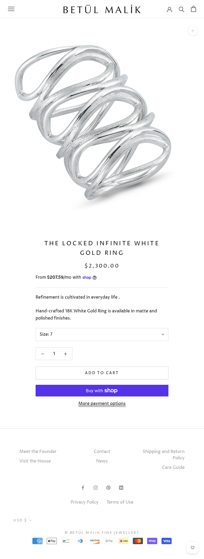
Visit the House (35, 461)
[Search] (181, 9)
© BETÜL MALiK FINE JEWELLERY (102, 532)
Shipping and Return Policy (164, 455)
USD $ (20, 520)
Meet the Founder (38, 452)
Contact (102, 452)
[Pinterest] (108, 487)
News (102, 461)
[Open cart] (193, 9)
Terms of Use (120, 502)
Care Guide (173, 467)
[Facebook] (83, 487)
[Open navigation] (11, 9)
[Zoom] (192, 30)
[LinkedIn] (121, 487)
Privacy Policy (85, 502)
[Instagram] (96, 487)
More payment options (102, 404)
